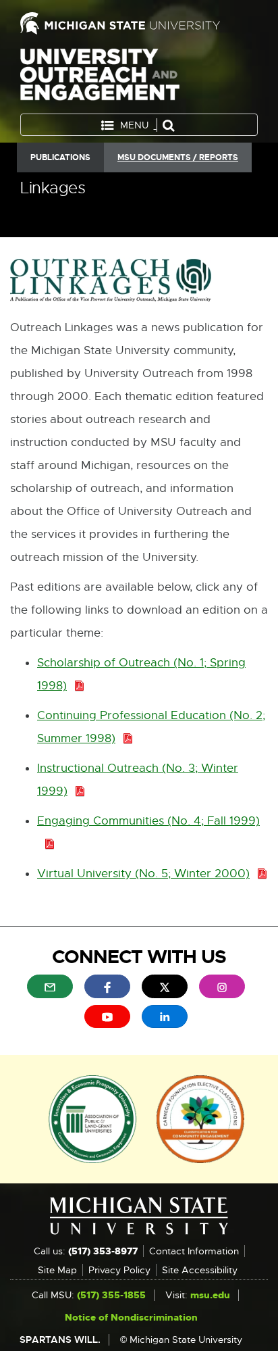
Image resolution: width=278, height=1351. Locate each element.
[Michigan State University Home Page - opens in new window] (139, 23)
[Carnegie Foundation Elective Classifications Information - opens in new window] (200, 1117)
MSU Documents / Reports (177, 157)
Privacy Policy (119, 1270)
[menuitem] (50, 986)
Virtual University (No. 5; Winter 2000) (147, 874)
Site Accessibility (200, 1270)
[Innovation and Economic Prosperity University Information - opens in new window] (92, 1117)
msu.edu (210, 1295)
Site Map (57, 1270)
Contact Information (194, 1251)
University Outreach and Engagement (99, 77)
